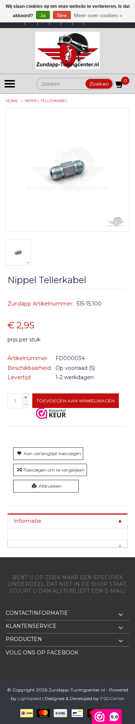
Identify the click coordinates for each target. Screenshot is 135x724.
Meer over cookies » (98, 15)
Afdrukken (50, 486)
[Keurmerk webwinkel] (51, 413)
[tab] (68, 520)
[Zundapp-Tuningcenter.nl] (67, 50)
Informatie (27, 521)
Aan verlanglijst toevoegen (52, 453)
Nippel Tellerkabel (46, 100)
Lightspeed (29, 698)
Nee (62, 15)
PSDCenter (112, 698)
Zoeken (99, 84)
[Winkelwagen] (120, 86)
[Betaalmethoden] (25, 712)
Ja (43, 15)
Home (12, 100)
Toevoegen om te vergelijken (54, 470)
